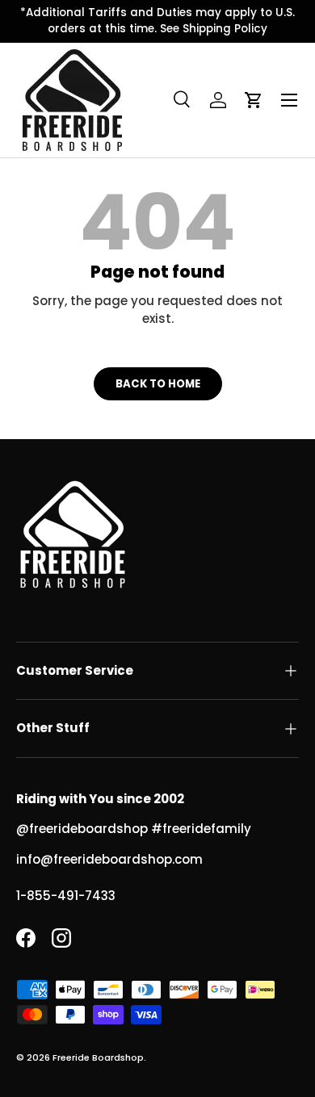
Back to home (158, 383)
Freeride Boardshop (98, 1057)
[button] (253, 100)
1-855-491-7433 (66, 895)
